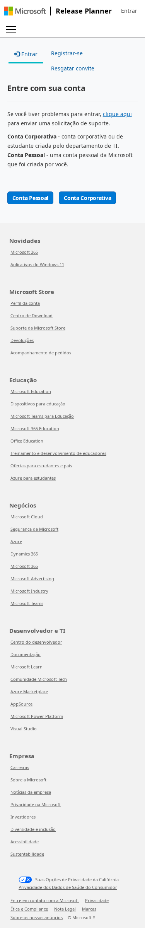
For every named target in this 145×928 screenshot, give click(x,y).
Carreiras (19, 767)
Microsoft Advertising (32, 578)
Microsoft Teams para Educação (42, 416)
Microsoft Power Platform (36, 716)
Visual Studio (23, 728)
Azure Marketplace (29, 691)
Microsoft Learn (26, 667)
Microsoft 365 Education (34, 428)
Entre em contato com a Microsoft (44, 900)
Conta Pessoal (30, 198)
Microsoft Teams (26, 603)
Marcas (89, 909)
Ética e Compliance (29, 909)
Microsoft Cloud (26, 517)
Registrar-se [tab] (67, 53)
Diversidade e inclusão (33, 829)
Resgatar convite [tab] (72, 68)
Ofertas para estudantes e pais (41, 465)
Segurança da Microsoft (34, 529)
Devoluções (22, 340)
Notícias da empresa (30, 792)
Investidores (23, 817)
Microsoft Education (30, 391)
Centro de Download (31, 315)
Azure (16, 541)
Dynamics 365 (24, 554)
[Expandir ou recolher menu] (11, 29)
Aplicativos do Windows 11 (37, 264)
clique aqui (117, 114)
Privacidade (97, 900)
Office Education (26, 441)
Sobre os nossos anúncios (36, 917)
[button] (129, 11)
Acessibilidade (24, 841)
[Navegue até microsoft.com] (25, 11)
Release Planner (84, 10)
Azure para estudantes (33, 478)
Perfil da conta (25, 303)
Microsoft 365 (24, 252)
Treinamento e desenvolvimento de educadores (58, 453)
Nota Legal (65, 909)
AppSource (21, 704)
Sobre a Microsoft (28, 780)
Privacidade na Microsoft (35, 804)
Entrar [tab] (29, 54)
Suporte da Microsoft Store (37, 328)
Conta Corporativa (87, 198)
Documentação (25, 654)
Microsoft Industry (29, 591)
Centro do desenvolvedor (36, 642)
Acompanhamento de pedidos (40, 352)
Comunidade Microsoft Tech (38, 679)
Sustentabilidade (27, 854)
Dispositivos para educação (37, 404)
